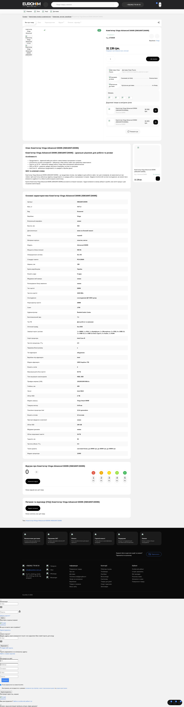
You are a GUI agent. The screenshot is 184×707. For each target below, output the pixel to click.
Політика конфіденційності (77, 576)
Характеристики (50, 22)
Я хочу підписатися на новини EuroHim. (12, 684)
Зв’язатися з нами (137, 579)
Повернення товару (75, 569)
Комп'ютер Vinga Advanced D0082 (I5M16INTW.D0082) (126, 121)
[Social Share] (159, 22)
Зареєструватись (5, 630)
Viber (51, 570)
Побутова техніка (106, 569)
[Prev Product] (151, 22)
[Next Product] (155, 22)
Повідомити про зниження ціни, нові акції (117, 51)
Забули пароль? (5, 615)
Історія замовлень (137, 571)
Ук (160, 4)
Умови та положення (76, 579)
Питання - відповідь (74, 22)
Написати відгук (33, 481)
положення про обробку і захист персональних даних (39, 688)
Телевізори (104, 571)
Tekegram (53, 566)
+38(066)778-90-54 (133, 5)
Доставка (72, 574)
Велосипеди (104, 576)
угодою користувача (61, 688)
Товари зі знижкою (75, 584)
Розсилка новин (137, 576)
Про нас (72, 571)
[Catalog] (45, 4)
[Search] (116, 4)
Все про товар (29, 22)
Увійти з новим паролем (7, 653)
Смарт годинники (106, 584)
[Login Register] (148, 4)
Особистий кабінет (138, 569)
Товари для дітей (106, 581)
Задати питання (33, 508)
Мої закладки (136, 574)
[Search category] (54, 4)
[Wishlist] (157, 36)
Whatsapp (53, 573)
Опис (39, 22)
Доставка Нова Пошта (129, 70)
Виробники (72, 581)
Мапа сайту (73, 586)
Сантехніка (104, 579)
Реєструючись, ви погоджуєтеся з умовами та (34, 688)
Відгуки (61, 22)
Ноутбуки (104, 574)
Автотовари (104, 586)
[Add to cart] (155, 110)
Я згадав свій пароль (6, 648)
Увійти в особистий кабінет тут (22, 701)
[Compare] (151, 36)
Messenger (53, 577)
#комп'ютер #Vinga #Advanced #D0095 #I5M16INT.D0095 (44, 520)
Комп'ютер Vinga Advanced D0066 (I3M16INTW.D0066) (126, 109)
